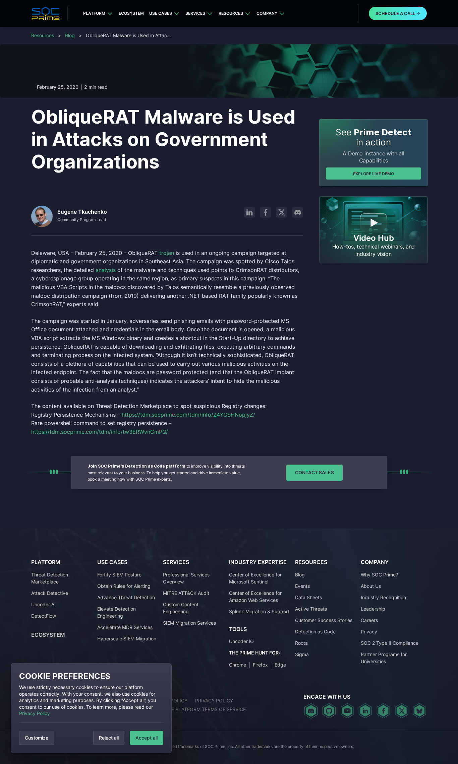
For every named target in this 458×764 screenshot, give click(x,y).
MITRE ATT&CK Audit (186, 593)
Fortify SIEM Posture (119, 574)
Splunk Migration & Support (259, 611)
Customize (36, 738)
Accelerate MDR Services (125, 627)
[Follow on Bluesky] (419, 710)
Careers (369, 620)
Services (195, 13)
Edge (280, 665)
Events (302, 586)
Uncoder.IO (241, 641)
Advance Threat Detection (126, 597)
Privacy (369, 631)
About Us (371, 586)
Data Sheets (308, 597)
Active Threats (311, 609)
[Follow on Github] (329, 710)
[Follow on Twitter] (401, 710)
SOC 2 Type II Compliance (389, 643)
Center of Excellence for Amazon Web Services (255, 596)
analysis (106, 270)
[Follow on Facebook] (265, 212)
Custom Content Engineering (180, 608)
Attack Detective (49, 593)
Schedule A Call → (398, 13)
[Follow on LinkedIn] (249, 212)
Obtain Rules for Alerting (124, 586)
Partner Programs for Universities (384, 657)
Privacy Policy (34, 713)
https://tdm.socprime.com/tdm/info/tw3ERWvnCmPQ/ (99, 431)
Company (266, 13)
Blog (70, 35)
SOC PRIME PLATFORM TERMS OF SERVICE (197, 709)
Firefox (260, 665)
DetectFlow (43, 616)
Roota (301, 643)
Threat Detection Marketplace (49, 578)
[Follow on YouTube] (347, 710)
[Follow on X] (281, 212)
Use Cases (160, 13)
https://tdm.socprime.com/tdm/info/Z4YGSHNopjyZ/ (188, 414)
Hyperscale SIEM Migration (126, 638)
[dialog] (91, 708)
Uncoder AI (43, 604)
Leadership (373, 609)
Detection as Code (315, 631)
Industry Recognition (383, 597)
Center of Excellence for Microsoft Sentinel (255, 578)
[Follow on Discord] (297, 212)
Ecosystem (131, 13)
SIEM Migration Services (189, 623)
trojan (166, 253)
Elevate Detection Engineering (116, 612)
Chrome (237, 665)
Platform (94, 13)
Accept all (146, 738)
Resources (231, 13)
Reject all (109, 738)
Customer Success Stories (323, 620)
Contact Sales (314, 472)
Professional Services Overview (186, 578)
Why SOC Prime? (379, 574)
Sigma (302, 654)
